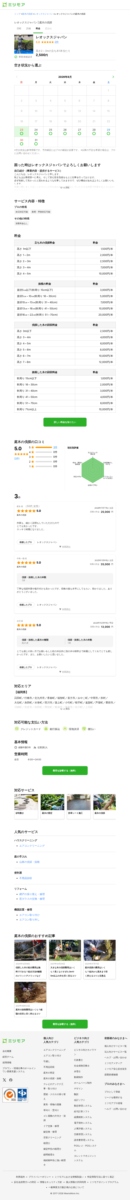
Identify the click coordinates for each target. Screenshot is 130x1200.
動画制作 (78, 1077)
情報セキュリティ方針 (51, 1182)
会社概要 (7, 1051)
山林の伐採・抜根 (29, 861)
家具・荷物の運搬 (52, 1104)
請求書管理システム (84, 1140)
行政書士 (78, 1060)
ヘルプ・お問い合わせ (115, 1057)
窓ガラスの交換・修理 (32, 898)
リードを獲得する (113, 1097)
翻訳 (76, 1094)
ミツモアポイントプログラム (104, 1182)
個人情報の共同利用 (76, 1182)
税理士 (46, 1143)
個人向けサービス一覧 (115, 1046)
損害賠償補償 (111, 1074)
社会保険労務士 (82, 1065)
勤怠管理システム (83, 1105)
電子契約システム (83, 1122)
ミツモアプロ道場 (113, 1103)
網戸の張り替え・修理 (32, 894)
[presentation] (19, 28)
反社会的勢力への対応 (25, 1182)
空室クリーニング (52, 1137)
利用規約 (20, 1176)
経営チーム (8, 1056)
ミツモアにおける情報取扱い (69, 1176)
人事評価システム (83, 1128)
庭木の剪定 (49, 1072)
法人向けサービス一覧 (115, 1051)
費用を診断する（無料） (65, 770)
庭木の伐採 (27, 14)
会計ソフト (79, 1100)
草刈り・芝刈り (51, 1110)
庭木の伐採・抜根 (52, 1078)
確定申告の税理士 (52, 1148)
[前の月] (16, 76)
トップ (17, 14)
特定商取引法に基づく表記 (100, 1176)
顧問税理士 (49, 1154)
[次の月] (113, 76)
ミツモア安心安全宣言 (115, 1068)
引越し (46, 1061)
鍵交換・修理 (50, 1131)
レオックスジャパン (43, 14)
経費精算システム (83, 1117)
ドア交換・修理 (51, 1126)
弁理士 (77, 1071)
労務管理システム (83, 1134)
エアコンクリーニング (32, 845)
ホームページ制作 (83, 1082)
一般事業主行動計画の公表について (66, 1187)
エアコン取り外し (29, 919)
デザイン (78, 1088)
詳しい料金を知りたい (65, 422)
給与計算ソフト (82, 1111)
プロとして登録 (112, 1091)
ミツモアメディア (113, 1063)
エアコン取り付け (29, 914)
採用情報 (7, 1062)
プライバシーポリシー (40, 1176)
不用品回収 (25, 878)
